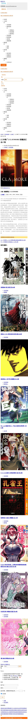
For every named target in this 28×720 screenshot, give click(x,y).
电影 (8, 47)
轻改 (10, 710)
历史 (20, 710)
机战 (15, 712)
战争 (23, 710)
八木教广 (6, 147)
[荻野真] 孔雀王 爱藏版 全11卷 (9, 518)
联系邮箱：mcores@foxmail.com (9, 6)
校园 (10, 708)
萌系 (10, 713)
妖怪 (6, 713)
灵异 (13, 712)
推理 (11, 712)
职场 (6, 710)
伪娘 (18, 713)
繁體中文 (7, 664)
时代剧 (3, 710)
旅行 (12, 713)
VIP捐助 (3, 65)
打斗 (9, 188)
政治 (23, 713)
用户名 (2, 685)
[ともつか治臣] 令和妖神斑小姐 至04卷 (11, 473)
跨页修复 (12, 31)
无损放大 (12, 30)
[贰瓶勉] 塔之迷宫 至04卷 (8, 287)
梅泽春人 (6, 384)
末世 (24, 712)
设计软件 (9, 53)
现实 (21, 712)
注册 (5, 700)
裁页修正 (12, 33)
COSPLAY (9, 62)
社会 (18, 708)
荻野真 (5, 522)
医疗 (8, 713)
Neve (21, 718)
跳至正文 (3, 1)
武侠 (2, 713)
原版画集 (9, 40)
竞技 (23, 708)
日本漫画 (9, 24)
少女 (14, 708)
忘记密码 (6, 702)
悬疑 (25, 708)
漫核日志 (3, 9)
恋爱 (8, 708)
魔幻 (16, 710)
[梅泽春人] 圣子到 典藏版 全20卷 (10, 379)
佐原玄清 (6, 614)
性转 (14, 713)
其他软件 (9, 56)
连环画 (8, 39)
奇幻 (6, 188)
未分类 (5, 431)
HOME (5, 19)
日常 (20, 708)
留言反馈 (3, 3)
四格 (19, 712)
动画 (8, 46)
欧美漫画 (9, 37)
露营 (20, 713)
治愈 (14, 710)
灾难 (4, 713)
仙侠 (16, 713)
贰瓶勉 (5, 292)
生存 (7, 712)
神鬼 (3, 712)
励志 (8, 710)
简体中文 (3, 664)
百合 (25, 710)
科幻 (16, 708)
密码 (2, 688)
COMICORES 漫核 (8, 718)
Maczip (16, 675)
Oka (12, 675)
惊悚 (12, 710)
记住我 (4, 693)
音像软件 (9, 55)
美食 (5, 712)
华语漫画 (9, 35)
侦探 (18, 710)
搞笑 (6, 708)
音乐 (26, 712)
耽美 (17, 712)
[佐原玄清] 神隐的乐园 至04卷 (9, 611)
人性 (9, 712)
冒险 (4, 188)
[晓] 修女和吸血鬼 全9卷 (7, 658)
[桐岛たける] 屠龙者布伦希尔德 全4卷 (11, 334)
